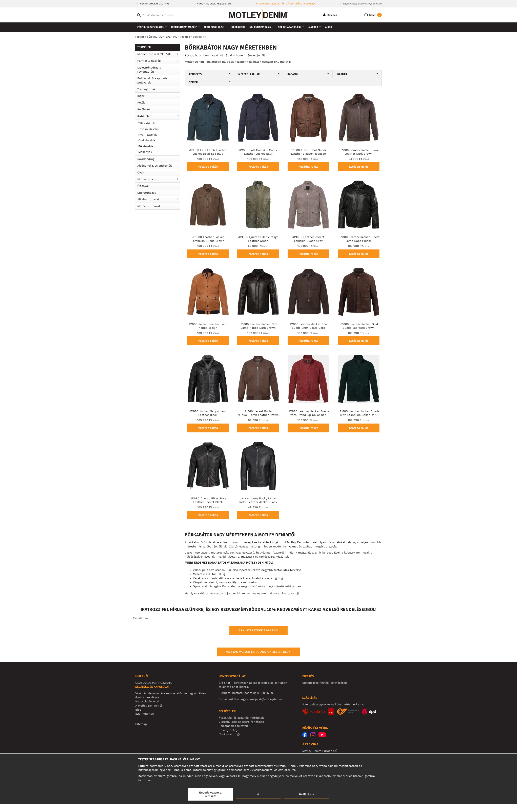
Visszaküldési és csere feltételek (241, 721)
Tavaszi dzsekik (148, 129)
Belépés (332, 15)
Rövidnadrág (145, 159)
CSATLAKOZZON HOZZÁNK (153, 682)
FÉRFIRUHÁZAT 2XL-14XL (150, 27)
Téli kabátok (146, 123)
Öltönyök (143, 185)
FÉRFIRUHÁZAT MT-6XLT (184, 27)
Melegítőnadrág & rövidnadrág (149, 69)
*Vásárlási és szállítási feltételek (241, 717)
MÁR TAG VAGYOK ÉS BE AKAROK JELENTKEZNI (258, 651)
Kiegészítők (238, 27)
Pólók (141, 102)
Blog (138, 709)
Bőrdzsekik (145, 146)
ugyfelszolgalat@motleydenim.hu (362, 3)
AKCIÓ (328, 27)
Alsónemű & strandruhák (154, 165)
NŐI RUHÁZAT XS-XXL (289, 27)
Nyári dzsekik (147, 134)
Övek (140, 172)
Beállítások (306, 794)
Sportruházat (146, 192)
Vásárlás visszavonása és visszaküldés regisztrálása (170, 693)
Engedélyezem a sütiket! (210, 794)
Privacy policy (228, 730)
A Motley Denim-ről (148, 705)
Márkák (313, 27)
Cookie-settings (229, 734)
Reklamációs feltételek (234, 725)
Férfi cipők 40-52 (214, 27)
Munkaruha (145, 179)
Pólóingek (143, 109)
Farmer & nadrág (149, 60)
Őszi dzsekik (146, 140)
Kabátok (143, 116)
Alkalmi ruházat (148, 199)
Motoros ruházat (148, 206)
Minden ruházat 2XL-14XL (154, 54)
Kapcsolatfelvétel (147, 701)
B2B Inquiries (144, 713)
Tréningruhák (146, 89)
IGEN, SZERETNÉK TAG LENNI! (258, 630)
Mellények (145, 151)
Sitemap (141, 724)
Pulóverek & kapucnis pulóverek (152, 80)
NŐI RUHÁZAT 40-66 (260, 27)
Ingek (141, 95)
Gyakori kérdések (147, 697)
